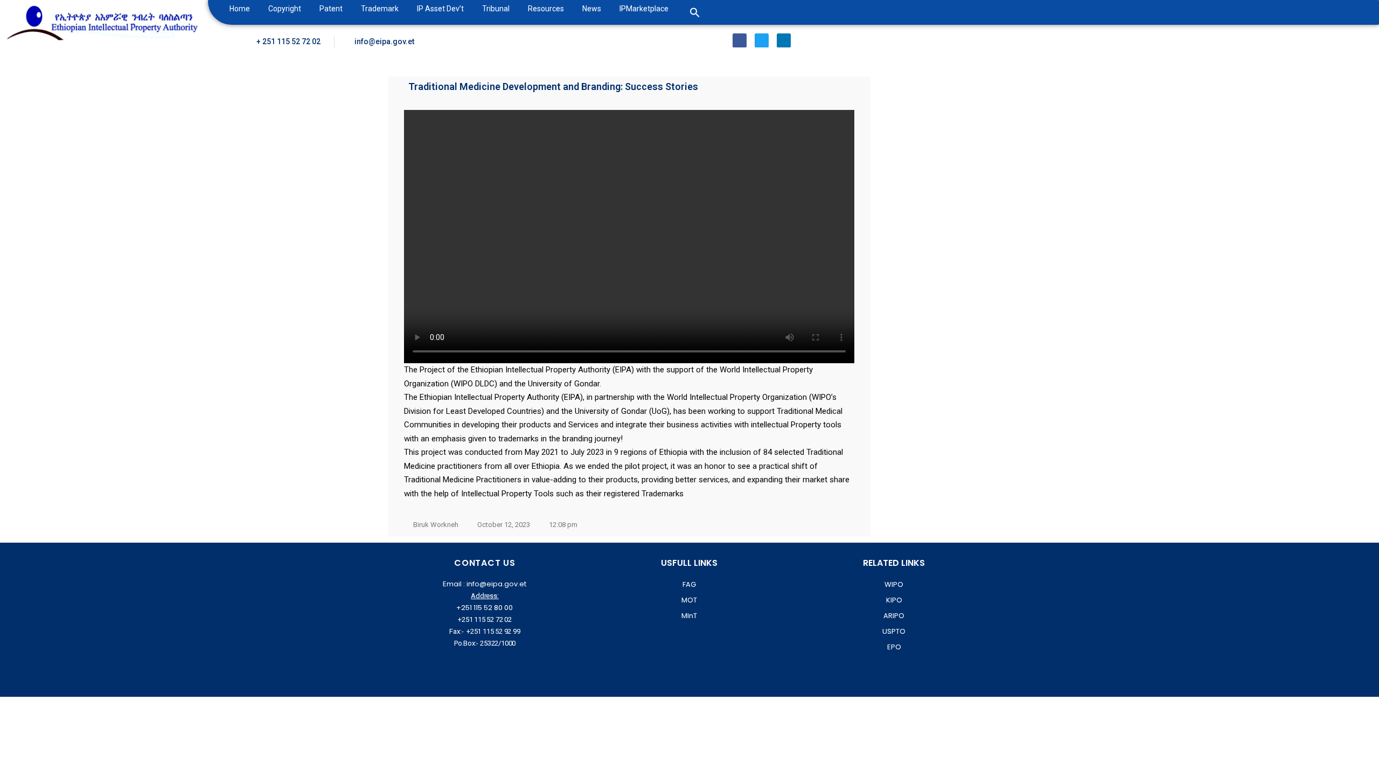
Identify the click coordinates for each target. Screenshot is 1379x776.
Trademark (380, 8)
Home (239, 8)
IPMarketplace (643, 8)
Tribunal (496, 8)
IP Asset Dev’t (440, 8)
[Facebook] (740, 40)
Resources (546, 8)
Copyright (284, 8)
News (591, 8)
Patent (331, 8)
